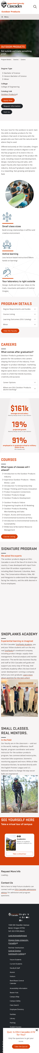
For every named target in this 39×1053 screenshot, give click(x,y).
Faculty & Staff (15, 968)
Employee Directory (17, 1009)
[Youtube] (28, 917)
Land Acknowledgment (17, 935)
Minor (5, 324)
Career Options (9, 382)
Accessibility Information (18, 988)
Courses (15, 59)
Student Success (15, 1027)
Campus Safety (15, 1001)
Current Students (16, 964)
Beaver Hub (14, 993)
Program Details (6, 59)
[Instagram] (21, 914)
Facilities (13, 1014)
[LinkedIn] (21, 920)
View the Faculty (10, 331)
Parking (12, 1023)
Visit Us (7, 112)
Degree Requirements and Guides (16, 309)
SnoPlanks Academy (24, 644)
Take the (20, 1046)
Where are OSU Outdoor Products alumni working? (17, 388)
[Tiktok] (24, 914)
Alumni (12, 972)
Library (12, 1018)
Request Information (12, 106)
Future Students (15, 960)
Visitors (12, 976)
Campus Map (14, 997)
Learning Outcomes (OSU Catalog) (17, 319)
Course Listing (9, 314)
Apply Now (8, 100)
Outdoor (8, 94)
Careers (23, 59)
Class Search (14, 1005)
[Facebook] (23, 917)
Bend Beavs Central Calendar (17, 982)
